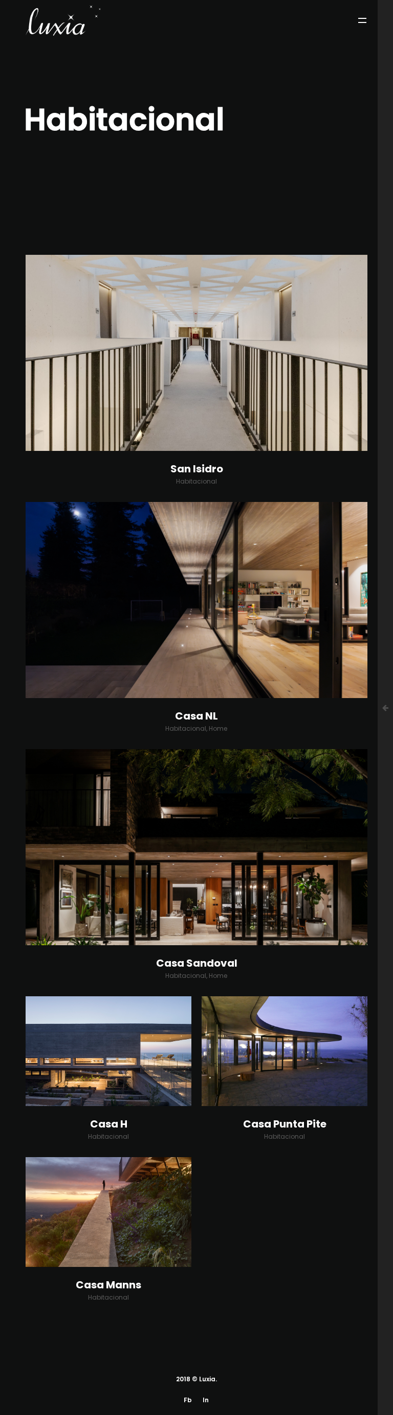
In (206, 1400)
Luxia (207, 1379)
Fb (188, 1400)
